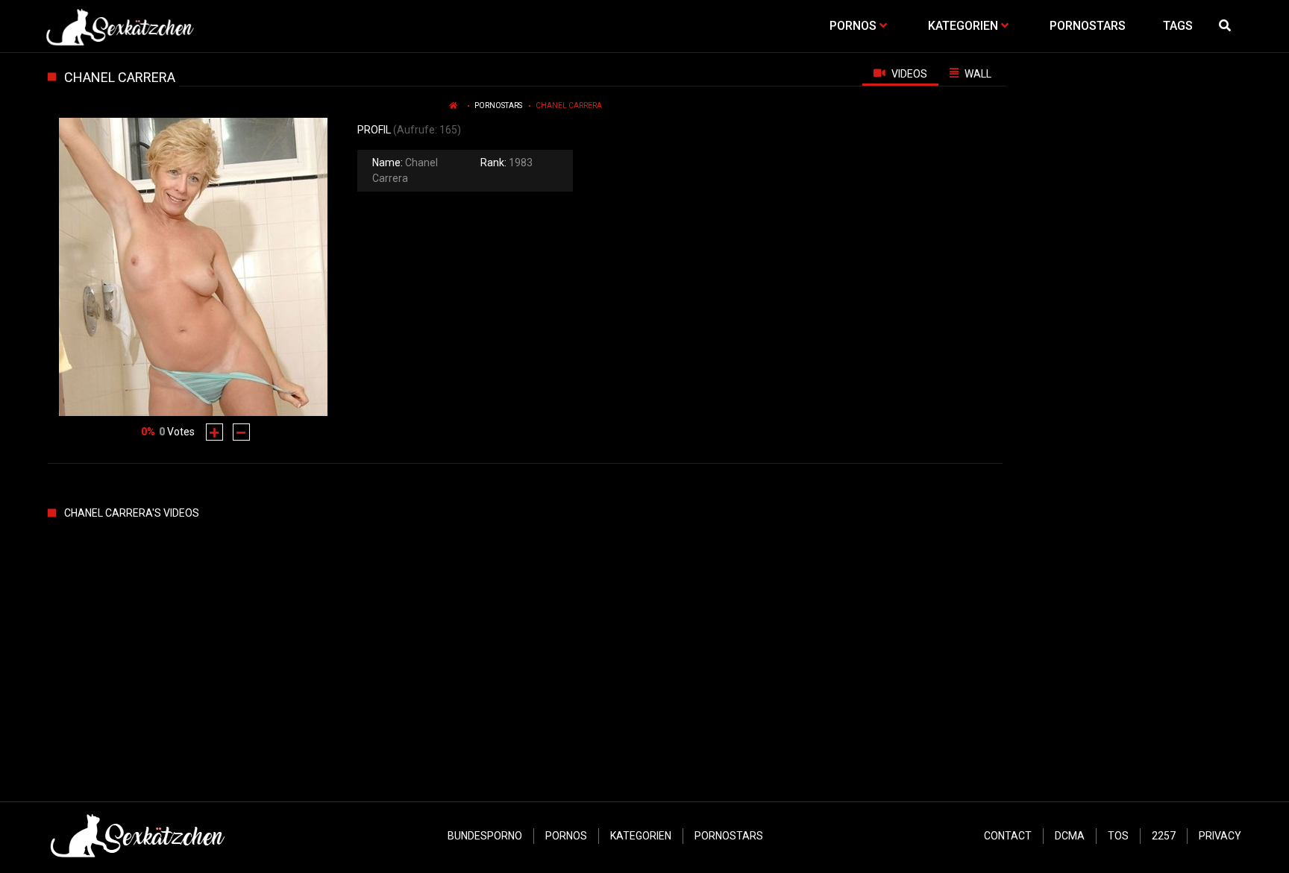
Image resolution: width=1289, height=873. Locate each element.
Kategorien (640, 836)
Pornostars (498, 105)
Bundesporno (485, 836)
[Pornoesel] (119, 26)
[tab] (900, 73)
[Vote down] (241, 432)
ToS (1118, 836)
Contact (1008, 836)
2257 (1164, 836)
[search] (1226, 26)
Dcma (1070, 836)
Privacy (1220, 836)
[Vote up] (214, 432)
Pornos (566, 836)
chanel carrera (569, 105)
